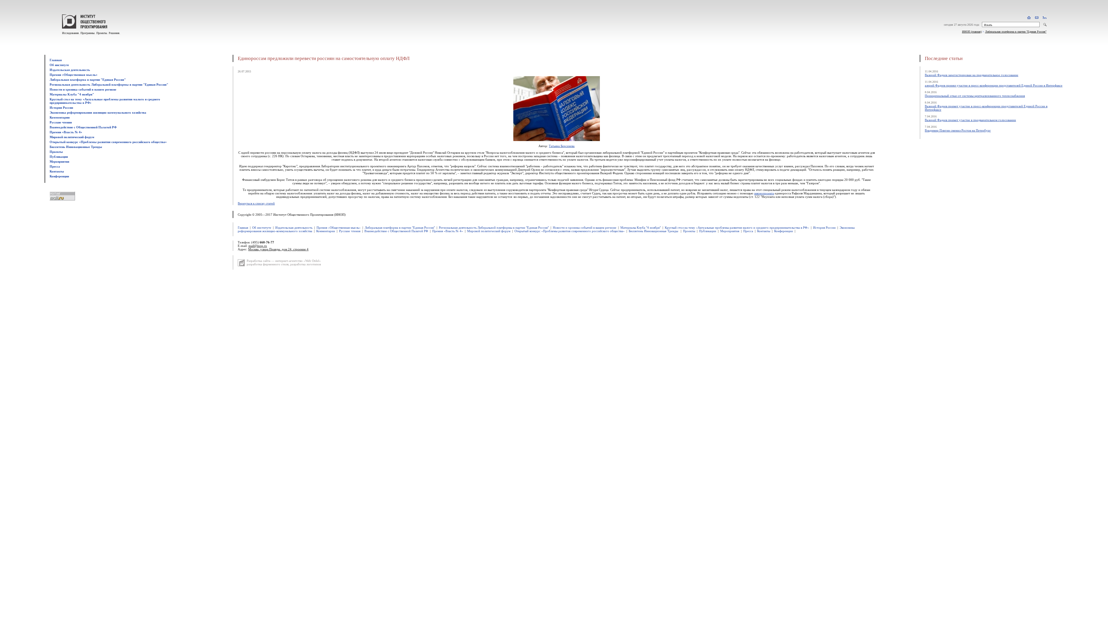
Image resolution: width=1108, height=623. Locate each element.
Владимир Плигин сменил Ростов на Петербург (958, 130)
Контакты (57, 171)
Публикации (59, 156)
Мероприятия (59, 161)
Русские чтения (61, 122)
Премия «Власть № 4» (66, 132)
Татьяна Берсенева (561, 146)
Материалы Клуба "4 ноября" (72, 94)
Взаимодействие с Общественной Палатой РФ (83, 127)
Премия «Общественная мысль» (74, 74)
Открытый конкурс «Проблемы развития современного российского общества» (108, 142)
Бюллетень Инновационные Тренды (76, 147)
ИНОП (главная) (972, 31)
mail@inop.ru (257, 245)
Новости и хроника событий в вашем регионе (83, 89)
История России (61, 107)
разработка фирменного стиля (268, 264)
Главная (56, 60)
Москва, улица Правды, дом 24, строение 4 (278, 249)
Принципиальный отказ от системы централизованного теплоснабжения (975, 95)
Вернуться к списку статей (256, 203)
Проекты (56, 151)
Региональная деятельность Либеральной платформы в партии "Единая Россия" (109, 84)
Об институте (59, 65)
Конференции (59, 176)
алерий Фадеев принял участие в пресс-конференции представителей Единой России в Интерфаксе (993, 85)
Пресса (55, 166)
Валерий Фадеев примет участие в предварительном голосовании (970, 120)
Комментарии (60, 117)
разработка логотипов (305, 264)
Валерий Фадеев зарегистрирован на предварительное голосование (971, 75)
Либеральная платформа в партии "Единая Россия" (1016, 31)
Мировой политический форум (72, 137)
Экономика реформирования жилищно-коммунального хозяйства (98, 112)
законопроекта (764, 193)
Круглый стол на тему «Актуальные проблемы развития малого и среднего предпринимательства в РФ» (737, 227)
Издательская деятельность (70, 70)
